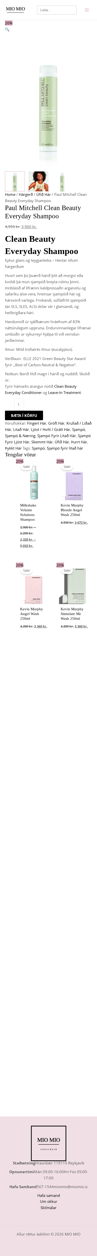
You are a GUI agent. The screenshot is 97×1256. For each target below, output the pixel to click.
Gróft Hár (56, 423)
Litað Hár (21, 429)
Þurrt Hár (79, 441)
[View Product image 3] (62, 181)
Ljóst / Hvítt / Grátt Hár (50, 429)
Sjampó (78, 429)
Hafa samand (48, 1195)
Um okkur (48, 1201)
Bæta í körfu (24, 415)
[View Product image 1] (15, 181)
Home (10, 194)
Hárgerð (26, 194)
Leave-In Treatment (64, 392)
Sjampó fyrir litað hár (65, 448)
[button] (48, 29)
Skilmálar (48, 1207)
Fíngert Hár (36, 423)
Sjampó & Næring (20, 435)
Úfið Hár (43, 194)
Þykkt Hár (13, 448)
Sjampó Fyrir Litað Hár (56, 435)
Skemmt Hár (42, 441)
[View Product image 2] (38, 181)
